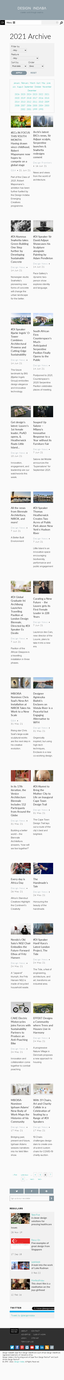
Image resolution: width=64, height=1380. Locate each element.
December (32, 90)
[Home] (32, 8)
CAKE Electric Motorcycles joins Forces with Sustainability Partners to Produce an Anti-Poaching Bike (21, 1030)
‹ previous (24, 1175)
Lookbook (35, 1261)
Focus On (35, 1239)
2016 (41, 97)
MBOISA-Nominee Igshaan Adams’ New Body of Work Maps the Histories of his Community (20, 1110)
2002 (23, 109)
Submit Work (39, 1334)
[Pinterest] (22, 1347)
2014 (17, 101)
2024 (29, 94)
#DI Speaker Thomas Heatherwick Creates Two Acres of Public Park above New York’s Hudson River (43, 520)
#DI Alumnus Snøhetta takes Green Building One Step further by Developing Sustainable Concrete (19, 249)
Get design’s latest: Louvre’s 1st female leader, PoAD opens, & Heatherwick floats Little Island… (20, 434)
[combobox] (49, 22)
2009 (47, 101)
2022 (41, 94)
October (38, 86)
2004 (41, 105)
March (32, 82)
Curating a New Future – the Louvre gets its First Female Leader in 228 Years (42, 607)
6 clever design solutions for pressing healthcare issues (31, 1222)
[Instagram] (27, 1347)
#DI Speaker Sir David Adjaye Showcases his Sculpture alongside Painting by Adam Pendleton (43, 247)
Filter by (15, 46)
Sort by (15, 62)
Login (23, 1338)
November (47, 86)
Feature (15, 54)
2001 (29, 109)
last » (40, 1179)
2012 (29, 101)
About (24, 1331)
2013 (23, 101)
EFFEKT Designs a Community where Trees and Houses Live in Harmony (43, 1025)
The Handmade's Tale (40, 882)
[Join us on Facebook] (32, 1191)
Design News (18, 267)
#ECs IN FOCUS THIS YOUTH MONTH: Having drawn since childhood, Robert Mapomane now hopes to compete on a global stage (20, 149)
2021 (47, 94)
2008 (17, 105)
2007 (23, 105)
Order (31, 62)
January (17, 82)
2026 (17, 94)
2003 (47, 105)
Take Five (35, 1214)
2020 (17, 97)
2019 (23, 97)
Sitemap (35, 1338)
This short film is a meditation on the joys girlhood (40, 1287)
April (38, 82)
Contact (35, 1331)
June (48, 82)
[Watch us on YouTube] (32, 1347)
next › (32, 1179)
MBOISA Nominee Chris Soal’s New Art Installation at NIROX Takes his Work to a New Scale (20, 704)
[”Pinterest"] (46, 1191)
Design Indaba (19, 1361)
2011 (35, 101)
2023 (35, 94)
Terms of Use (27, 1341)
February (25, 82)
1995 (41, 109)
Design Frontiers (42, 162)
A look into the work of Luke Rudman (42, 1266)
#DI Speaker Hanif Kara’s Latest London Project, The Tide (41, 947)
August (20, 86)
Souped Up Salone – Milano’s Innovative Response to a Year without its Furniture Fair (42, 433)
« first (15, 1175)
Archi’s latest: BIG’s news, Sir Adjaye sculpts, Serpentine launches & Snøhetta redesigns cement (42, 144)
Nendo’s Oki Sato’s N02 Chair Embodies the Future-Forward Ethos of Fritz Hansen (21, 948)
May (43, 82)
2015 (47, 97)
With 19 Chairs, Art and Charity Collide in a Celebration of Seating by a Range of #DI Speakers (42, 1110)
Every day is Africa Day (18, 880)
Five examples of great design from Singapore (40, 1246)
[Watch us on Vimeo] (37, 1347)
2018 (29, 97)
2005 (35, 105)
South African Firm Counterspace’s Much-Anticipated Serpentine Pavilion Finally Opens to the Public (42, 345)
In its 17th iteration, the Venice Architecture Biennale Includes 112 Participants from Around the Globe (21, 800)
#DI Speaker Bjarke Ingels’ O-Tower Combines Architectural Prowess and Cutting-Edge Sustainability (20, 341)
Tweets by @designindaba (23, 1315)
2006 (29, 105)
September (28, 86)
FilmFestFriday (37, 1280)
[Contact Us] (52, 1347)
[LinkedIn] (42, 1347)
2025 (23, 94)
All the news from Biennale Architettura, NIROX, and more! (19, 515)
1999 (35, 109)
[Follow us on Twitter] (17, 1191)
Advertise (25, 1334)
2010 (41, 101)
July (14, 86)
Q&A (13, 170)
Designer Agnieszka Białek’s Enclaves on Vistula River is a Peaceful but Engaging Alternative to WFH (43, 708)
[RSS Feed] (47, 1347)
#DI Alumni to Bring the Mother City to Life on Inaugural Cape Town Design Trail (43, 795)
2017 (35, 97)
